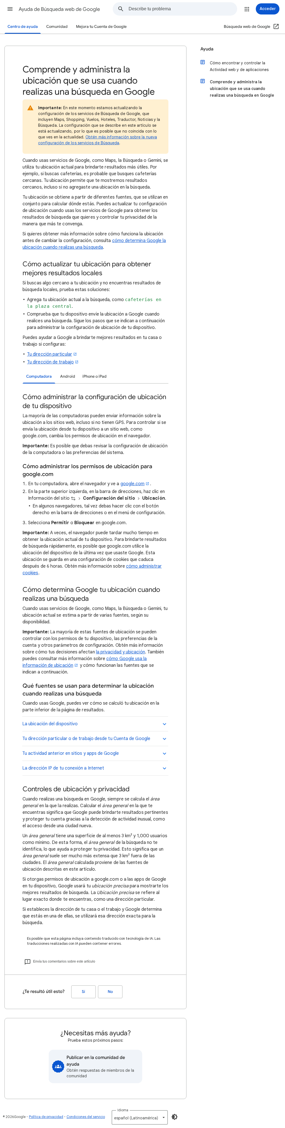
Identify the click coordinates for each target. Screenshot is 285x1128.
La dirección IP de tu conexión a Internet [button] (63, 768)
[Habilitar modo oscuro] (174, 1117)
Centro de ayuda (23, 26)
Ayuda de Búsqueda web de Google (59, 9)
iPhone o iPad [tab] (94, 376)
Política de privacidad (46, 1117)
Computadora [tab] (39, 376)
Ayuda (206, 49)
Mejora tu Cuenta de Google (101, 26)
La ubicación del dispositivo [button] (50, 724)
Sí (83, 991)
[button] (10, 9)
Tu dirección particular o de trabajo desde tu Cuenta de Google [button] (86, 738)
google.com (133, 484)
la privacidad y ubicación (120, 652)
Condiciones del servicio (86, 1117)
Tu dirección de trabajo (50, 362)
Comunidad (57, 26)
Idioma (122, 1110)
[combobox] (183, 9)
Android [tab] (67, 376)
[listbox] (140, 1117)
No (110, 991)
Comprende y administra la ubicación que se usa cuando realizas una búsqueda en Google (242, 88)
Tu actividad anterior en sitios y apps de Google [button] (70, 753)
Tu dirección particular (49, 354)
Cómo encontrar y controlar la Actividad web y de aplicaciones (239, 66)
